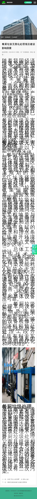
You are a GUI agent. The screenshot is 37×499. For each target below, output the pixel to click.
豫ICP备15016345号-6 (18, 495)
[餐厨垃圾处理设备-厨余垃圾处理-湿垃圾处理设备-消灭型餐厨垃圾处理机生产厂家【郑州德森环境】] (7, 2)
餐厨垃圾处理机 (18, 437)
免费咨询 (28, 2)
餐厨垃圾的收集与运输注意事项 (17, 482)
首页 (2, 37)
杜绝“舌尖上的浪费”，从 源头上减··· (18, 479)
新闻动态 (7, 37)
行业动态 (14, 37)
